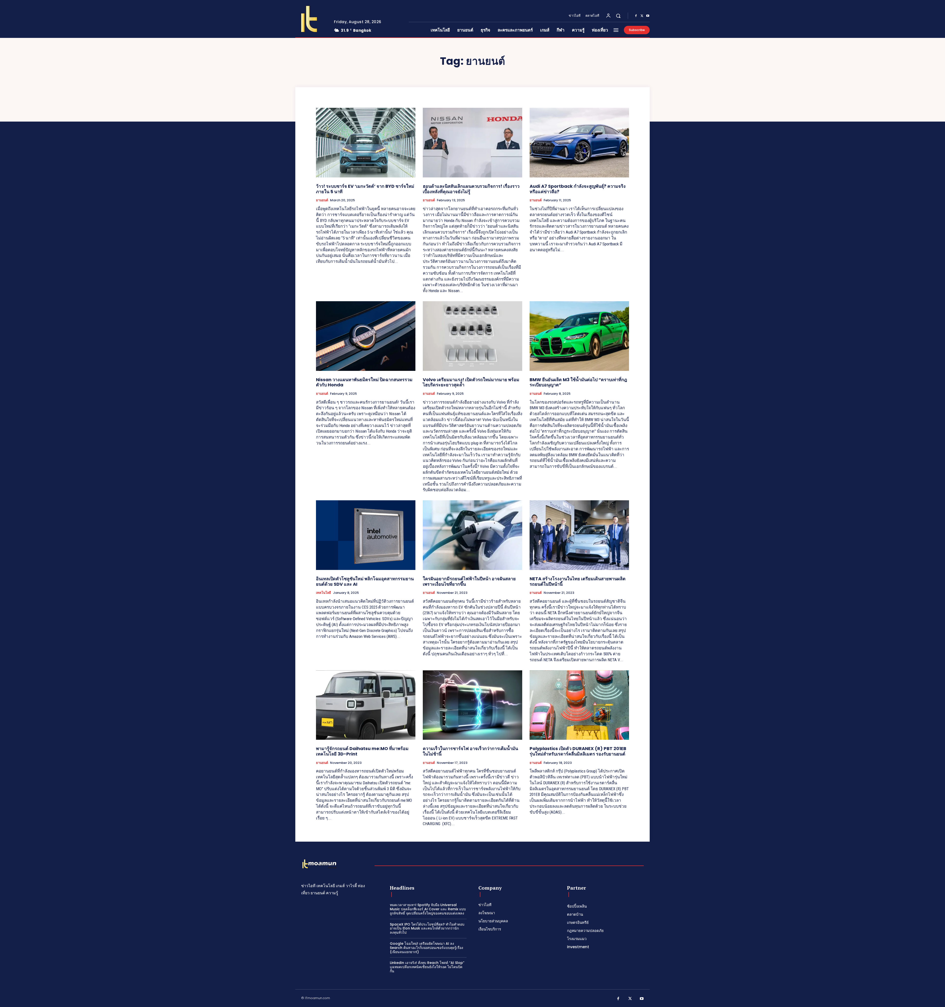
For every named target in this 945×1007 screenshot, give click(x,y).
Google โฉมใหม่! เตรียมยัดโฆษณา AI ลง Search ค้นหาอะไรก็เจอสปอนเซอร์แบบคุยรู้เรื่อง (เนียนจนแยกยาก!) (426, 947)
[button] (618, 16)
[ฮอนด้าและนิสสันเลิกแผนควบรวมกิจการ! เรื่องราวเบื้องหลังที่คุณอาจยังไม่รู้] (472, 142)
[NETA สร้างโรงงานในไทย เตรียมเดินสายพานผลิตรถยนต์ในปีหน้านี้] (579, 535)
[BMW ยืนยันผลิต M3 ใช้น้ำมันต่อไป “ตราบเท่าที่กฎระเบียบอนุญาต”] (579, 336)
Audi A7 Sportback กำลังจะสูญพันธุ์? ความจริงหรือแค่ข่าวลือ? (578, 189)
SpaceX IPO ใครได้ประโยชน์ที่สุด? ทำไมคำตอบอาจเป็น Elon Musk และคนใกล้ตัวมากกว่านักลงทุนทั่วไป (427, 928)
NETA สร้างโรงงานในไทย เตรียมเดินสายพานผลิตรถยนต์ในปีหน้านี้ (578, 581)
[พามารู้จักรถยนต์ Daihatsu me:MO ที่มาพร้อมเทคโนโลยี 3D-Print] (365, 705)
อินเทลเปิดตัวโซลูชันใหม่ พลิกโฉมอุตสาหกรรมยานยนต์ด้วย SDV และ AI (365, 581)
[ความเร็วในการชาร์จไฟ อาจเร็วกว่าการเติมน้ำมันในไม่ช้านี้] (472, 705)
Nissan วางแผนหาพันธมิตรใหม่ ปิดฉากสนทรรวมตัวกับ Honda (364, 382)
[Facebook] (636, 16)
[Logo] (311, 19)
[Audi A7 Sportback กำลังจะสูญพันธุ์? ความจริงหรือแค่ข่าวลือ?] (579, 142)
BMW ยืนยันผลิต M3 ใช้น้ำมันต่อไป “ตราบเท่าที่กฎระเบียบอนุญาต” (578, 382)
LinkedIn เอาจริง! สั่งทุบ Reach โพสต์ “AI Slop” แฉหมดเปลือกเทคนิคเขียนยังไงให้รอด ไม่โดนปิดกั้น (427, 967)
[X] (642, 16)
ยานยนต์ (322, 200)
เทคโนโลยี (323, 593)
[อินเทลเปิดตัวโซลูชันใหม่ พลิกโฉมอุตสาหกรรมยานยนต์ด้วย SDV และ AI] (365, 535)
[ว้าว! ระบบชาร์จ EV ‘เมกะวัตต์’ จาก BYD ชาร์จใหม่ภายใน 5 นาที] (365, 142)
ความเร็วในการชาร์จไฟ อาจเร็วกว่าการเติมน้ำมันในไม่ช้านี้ (470, 751)
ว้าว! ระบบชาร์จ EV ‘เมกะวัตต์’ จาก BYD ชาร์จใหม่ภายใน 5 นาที (365, 189)
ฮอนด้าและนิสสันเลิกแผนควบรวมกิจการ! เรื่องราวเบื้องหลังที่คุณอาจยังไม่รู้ (471, 189)
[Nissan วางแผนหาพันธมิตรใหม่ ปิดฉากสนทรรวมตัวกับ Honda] (365, 336)
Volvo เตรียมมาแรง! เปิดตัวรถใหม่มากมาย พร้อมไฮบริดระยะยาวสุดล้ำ (471, 382)
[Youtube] (648, 16)
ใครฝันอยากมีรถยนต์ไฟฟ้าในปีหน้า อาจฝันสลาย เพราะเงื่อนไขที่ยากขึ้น (469, 581)
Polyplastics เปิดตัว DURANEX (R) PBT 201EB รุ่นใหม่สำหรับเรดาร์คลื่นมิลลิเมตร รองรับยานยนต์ (578, 751)
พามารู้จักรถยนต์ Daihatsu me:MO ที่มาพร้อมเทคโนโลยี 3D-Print (362, 751)
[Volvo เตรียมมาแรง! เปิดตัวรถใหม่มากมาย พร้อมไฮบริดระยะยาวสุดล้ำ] (472, 336)
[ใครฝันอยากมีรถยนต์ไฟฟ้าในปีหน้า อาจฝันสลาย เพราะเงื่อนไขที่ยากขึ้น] (472, 535)
